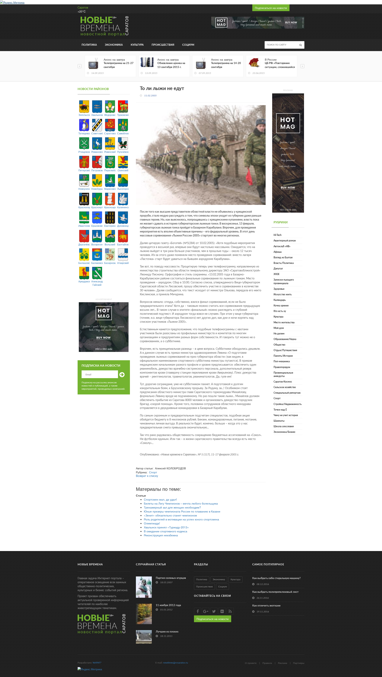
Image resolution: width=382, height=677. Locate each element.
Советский (97, 133)
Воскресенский (97, 244)
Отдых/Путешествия (285, 350)
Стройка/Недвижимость (288, 404)
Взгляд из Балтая (283, 257)
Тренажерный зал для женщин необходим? (172, 507)
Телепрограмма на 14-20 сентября (226, 65)
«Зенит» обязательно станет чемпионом (170, 515)
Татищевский (84, 133)
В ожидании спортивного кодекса (165, 531)
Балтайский (123, 244)
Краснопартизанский (84, 207)
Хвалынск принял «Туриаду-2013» (166, 527)
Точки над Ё (280, 410)
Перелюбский (110, 170)
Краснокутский (97, 207)
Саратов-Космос (283, 382)
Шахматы (279, 421)
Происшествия (163, 45)
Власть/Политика (284, 263)
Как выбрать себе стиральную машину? (276, 578)
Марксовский (110, 188)
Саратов (83, 7)
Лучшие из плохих (167, 632)
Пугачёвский (123, 151)
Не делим (279, 333)
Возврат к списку (147, 476)
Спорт (153, 472)
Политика (89, 45)
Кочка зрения (281, 305)
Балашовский (84, 262)
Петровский (97, 170)
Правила (267, 663)
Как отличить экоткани (266, 605)
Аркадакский (84, 281)
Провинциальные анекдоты (283, 374)
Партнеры (298, 663)
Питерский (84, 170)
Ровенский (110, 151)
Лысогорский (123, 188)
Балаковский (97, 262)
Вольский (110, 244)
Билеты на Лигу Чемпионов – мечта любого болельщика (181, 503)
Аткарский (123, 262)
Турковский (123, 114)
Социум (188, 45)
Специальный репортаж (287, 393)
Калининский (123, 207)
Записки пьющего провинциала (284, 281)
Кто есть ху (280, 311)
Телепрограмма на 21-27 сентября (119, 65)
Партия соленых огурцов (171, 578)
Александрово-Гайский (97, 283)
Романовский (97, 151)
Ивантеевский (84, 225)
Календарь (280, 300)
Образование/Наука (285, 339)
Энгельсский (84, 114)
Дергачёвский (84, 244)
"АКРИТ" (96, 663)
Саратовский (110, 133)
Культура (137, 45)
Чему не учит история (286, 415)
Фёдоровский (110, 114)
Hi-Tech (278, 235)
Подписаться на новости (271, 8)
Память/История (283, 356)
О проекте (250, 663)
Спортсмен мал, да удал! (160, 499)
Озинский (123, 170)
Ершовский (97, 225)
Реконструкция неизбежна (161, 535)
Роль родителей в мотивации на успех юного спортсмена (181, 519)
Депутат (278, 268)
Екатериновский (110, 225)
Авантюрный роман (285, 240)
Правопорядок (282, 367)
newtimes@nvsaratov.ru (175, 663)
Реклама (282, 663)
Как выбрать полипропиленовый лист (275, 592)
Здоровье (279, 289)
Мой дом (279, 328)
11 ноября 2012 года (168, 605)
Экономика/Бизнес (284, 432)
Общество (279, 345)
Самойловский (123, 133)
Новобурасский (97, 188)
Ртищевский (84, 151)
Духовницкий (123, 225)
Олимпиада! (152, 523)
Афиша (278, 252)
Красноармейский (110, 207)
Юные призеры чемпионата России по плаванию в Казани (182, 511)
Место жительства (284, 322)
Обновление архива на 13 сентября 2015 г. (171, 65)
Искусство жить (283, 294)
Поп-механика (282, 361)
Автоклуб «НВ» (282, 246)
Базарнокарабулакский (110, 262)
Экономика (114, 45)
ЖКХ (276, 274)
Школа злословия (284, 426)
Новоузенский (84, 188)
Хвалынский (97, 114)
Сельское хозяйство (285, 387)
